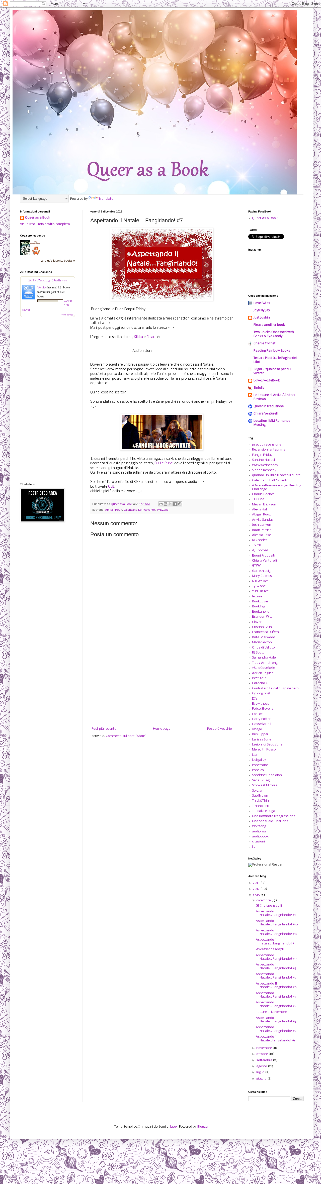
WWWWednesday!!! (271, 949)
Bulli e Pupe (163, 463)
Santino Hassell (264, 460)
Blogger (203, 1126)
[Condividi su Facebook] (175, 503)
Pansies (258, 770)
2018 (256, 883)
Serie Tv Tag (261, 780)
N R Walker (260, 581)
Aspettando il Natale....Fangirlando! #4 (276, 1004)
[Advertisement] (161, 686)
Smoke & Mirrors (264, 785)
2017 (256, 889)
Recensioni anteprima (268, 449)
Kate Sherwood (263, 637)
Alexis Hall (260, 509)
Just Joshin (262, 317)
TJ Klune (258, 499)
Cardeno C (260, 683)
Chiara (151, 337)
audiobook (260, 836)
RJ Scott (258, 652)
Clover (257, 622)
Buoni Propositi (263, 555)
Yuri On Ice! (261, 591)
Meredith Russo (264, 749)
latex (174, 1126)
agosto (262, 1066)
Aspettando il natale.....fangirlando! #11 (276, 941)
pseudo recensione (266, 444)
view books (67, 314)
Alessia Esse (261, 535)
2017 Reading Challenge (47, 279)
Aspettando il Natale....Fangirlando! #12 (276, 932)
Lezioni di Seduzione (267, 744)
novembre (264, 1048)
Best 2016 (259, 678)
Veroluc (42, 287)
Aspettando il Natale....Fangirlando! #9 (276, 957)
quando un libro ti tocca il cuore (276, 475)
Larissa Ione (261, 739)
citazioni (258, 841)
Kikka (138, 337)
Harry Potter (261, 719)
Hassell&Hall (261, 724)
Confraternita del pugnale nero (275, 688)
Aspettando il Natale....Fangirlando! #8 (276, 966)
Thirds (257, 545)
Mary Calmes (262, 576)
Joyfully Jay (262, 310)
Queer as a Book (37, 217)
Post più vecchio (219, 728)
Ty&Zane (162, 509)
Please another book (269, 325)
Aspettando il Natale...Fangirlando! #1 (275, 1038)
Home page (161, 728)
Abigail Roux (113, 509)
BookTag (258, 606)
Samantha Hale (264, 657)
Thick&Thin (260, 800)
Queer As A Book (265, 218)
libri (255, 846)
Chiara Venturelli (266, 413)
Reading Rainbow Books (272, 350)
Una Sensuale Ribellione (270, 821)
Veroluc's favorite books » (58, 260)
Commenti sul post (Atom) (126, 736)
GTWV (256, 565)
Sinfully (259, 387)
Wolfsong (259, 826)
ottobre (262, 1054)
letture (257, 596)
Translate (106, 198)
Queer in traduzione (269, 406)
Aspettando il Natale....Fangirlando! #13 (276, 913)
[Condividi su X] (170, 503)
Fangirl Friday (262, 455)
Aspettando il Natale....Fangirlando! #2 (276, 1029)
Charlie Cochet (265, 343)
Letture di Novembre (271, 1012)
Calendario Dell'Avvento (139, 509)
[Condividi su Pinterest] (179, 503)
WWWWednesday (265, 465)
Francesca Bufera (265, 632)
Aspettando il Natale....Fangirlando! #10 (277, 922)
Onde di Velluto (263, 647)
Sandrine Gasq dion (267, 775)
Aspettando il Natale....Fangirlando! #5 (276, 995)
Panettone (260, 765)
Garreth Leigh (262, 571)
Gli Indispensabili (269, 905)
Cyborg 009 (261, 693)
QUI (111, 487)
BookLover (260, 601)
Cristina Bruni (262, 627)
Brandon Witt (262, 616)
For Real (258, 714)
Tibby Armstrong (265, 663)
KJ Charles (259, 540)
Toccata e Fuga (263, 811)
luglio (260, 1072)
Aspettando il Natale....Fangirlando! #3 (276, 1019)
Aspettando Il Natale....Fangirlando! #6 (276, 985)
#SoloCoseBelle (263, 668)
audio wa (259, 831)
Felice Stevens (262, 708)
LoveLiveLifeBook (267, 380)
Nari (255, 755)
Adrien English (263, 673)
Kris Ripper (260, 734)
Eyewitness (260, 703)
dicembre (263, 900)
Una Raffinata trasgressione (273, 816)
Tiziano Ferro (262, 806)
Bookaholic (260, 611)
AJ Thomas (260, 550)
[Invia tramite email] (160, 503)
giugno (261, 1078)
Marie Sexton (262, 642)
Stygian (257, 790)
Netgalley (259, 760)
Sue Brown (260, 795)
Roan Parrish (262, 530)
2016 (257, 895)
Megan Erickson (264, 504)
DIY (254, 698)
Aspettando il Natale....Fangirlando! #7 (276, 976)
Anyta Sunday (263, 519)
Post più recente (104, 728)
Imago (257, 729)
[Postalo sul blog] (165, 503)
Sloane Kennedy (264, 470)
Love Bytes (262, 303)
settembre (264, 1060)
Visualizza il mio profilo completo (45, 224)
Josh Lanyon (261, 524)
